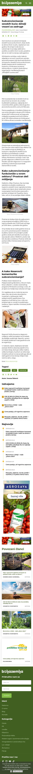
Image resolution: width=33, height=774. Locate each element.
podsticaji (6, 370)
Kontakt (5, 715)
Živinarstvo (6, 748)
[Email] (16, 36)
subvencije (23, 370)
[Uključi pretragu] (26, 3)
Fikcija (4, 751)
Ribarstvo (5, 732)
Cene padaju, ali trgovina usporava (17, 411)
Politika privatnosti (18, 771)
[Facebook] (3, 36)
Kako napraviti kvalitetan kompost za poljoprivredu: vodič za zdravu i (14, 573)
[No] (31, 768)
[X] (5, 36)
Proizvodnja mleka (8, 735)
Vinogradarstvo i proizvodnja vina (13, 742)
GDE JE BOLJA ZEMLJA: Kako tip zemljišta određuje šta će (16, 602)
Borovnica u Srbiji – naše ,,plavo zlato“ (13, 405)
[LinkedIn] (8, 36)
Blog (3, 711)
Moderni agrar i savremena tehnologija (15, 739)
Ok (11, 771)
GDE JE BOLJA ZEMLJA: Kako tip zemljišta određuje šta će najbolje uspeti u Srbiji (16, 398)
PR (3, 726)
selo (14, 370)
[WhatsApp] (11, 36)
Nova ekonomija (11, 361)
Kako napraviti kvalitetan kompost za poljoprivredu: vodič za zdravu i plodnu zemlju (17, 389)
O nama (4, 708)
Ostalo (4, 723)
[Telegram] (13, 36)
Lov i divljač (6, 745)
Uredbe (4, 729)
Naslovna (5, 705)
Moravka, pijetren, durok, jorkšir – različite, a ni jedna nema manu (16, 417)
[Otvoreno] (30, 3)
